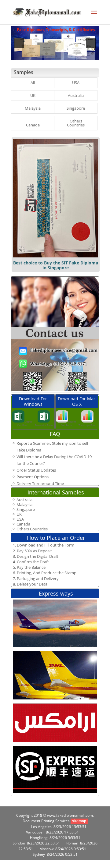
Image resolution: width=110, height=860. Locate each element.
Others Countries (76, 123)
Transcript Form (44, 425)
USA (75, 82)
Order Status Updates (36, 470)
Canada (33, 125)
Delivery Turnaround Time (40, 483)
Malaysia (33, 108)
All (33, 82)
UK (32, 95)
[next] (91, 43)
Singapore (76, 108)
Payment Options (32, 477)
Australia (76, 95)
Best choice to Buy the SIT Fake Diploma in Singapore (55, 265)
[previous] (19, 43)
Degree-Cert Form (25, 423)
